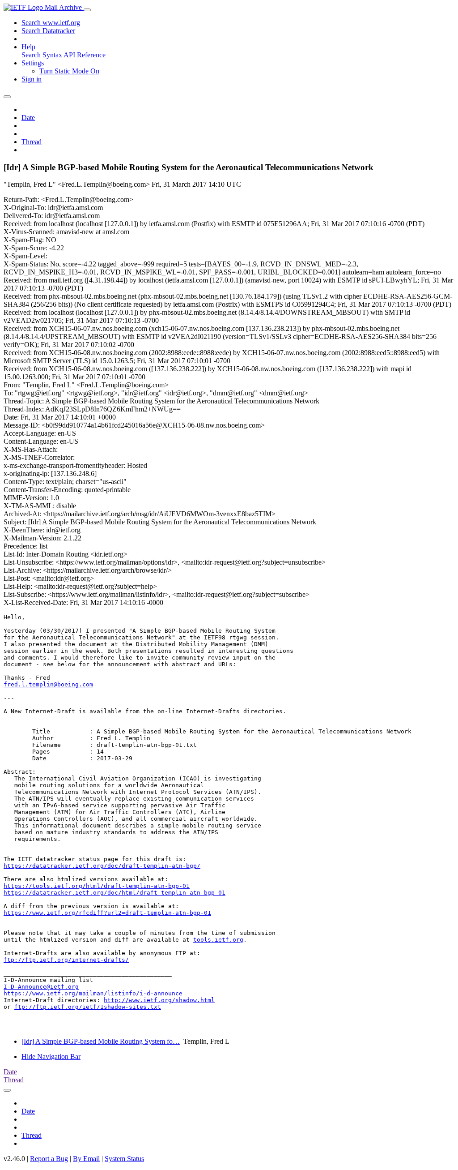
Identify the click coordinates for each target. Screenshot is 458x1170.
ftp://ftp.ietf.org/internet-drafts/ (66, 959)
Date (28, 117)
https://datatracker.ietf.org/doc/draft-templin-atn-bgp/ (102, 865)
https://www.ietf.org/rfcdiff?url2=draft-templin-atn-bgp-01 (107, 912)
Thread (31, 142)
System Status (124, 1158)
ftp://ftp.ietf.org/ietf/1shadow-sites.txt (87, 1006)
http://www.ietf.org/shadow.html (159, 1000)
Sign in (31, 79)
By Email (86, 1158)
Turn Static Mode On (69, 71)
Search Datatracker (48, 30)
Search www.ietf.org (50, 22)
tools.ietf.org (218, 939)
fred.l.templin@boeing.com (48, 684)
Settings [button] (32, 63)
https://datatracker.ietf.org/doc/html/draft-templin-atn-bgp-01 (114, 892)
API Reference (85, 55)
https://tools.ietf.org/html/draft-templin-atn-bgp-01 (97, 886)
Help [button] (28, 47)
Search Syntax (41, 55)
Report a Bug (49, 1158)
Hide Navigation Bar (51, 1056)
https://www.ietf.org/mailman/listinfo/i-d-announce (93, 993)
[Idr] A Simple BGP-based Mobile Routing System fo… (100, 1041)
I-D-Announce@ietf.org (41, 986)
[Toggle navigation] (87, 10)
